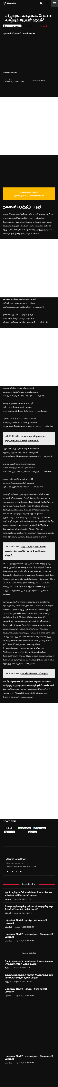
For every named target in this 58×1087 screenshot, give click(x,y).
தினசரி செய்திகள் (11, 72)
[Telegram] (27, 89)
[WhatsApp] (21, 89)
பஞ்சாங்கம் (8, 927)
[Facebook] (8, 89)
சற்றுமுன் (8, 913)
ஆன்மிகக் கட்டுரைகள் (12, 33)
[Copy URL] (41, 89)
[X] (14, 89)
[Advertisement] (29, 126)
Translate (44, 26)
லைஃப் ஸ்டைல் (29, 33)
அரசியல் (8, 899)
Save (35, 90)
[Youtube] (21, 871)
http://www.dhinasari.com (15, 863)
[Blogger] (7, 871)
